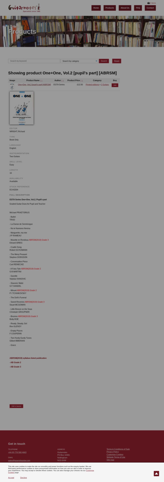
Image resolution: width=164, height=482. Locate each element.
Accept (11, 478)
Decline (23, 478)
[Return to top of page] (156, 473)
